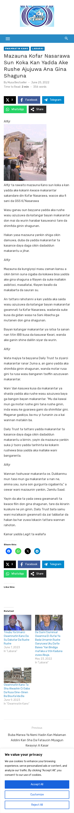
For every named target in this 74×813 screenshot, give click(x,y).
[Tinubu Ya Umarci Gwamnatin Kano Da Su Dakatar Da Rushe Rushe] (17, 622)
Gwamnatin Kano (16, 48)
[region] (37, 780)
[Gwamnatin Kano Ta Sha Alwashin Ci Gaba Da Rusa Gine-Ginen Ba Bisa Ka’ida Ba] (17, 675)
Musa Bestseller (17, 82)
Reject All (37, 804)
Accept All (37, 784)
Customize (37, 794)
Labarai (37, 48)
